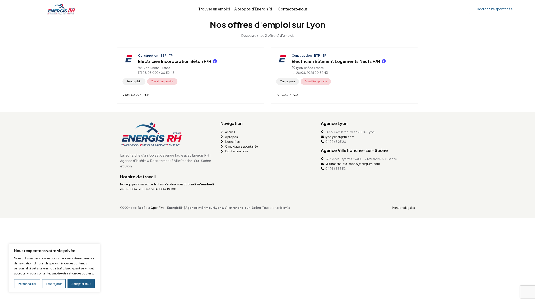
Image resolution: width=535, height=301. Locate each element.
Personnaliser (27, 284)
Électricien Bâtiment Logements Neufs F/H (336, 61)
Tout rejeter (54, 284)
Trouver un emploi (214, 8)
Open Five (157, 207)
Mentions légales (403, 207)
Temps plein (134, 81)
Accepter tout (81, 284)
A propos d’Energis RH (254, 8)
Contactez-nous (293, 8)
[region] (54, 268)
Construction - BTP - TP (155, 55)
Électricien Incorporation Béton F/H (174, 61)
